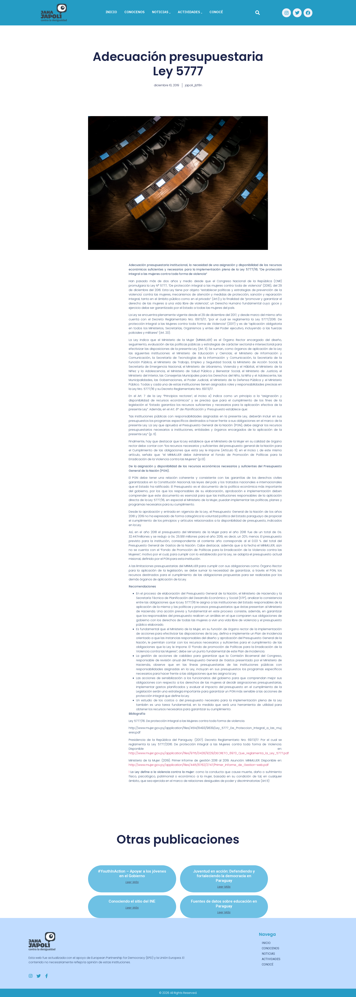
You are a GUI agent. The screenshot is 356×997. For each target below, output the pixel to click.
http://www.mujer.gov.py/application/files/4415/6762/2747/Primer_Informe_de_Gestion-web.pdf (199, 765)
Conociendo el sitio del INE (132, 901)
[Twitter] (297, 12)
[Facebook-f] (46, 976)
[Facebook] (308, 12)
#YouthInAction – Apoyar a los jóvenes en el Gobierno (132, 873)
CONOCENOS (134, 12)
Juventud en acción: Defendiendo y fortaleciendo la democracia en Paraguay (224, 876)
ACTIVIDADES (189, 12)
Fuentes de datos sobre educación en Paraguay (224, 903)
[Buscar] (257, 12)
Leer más (132, 882)
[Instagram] (286, 12)
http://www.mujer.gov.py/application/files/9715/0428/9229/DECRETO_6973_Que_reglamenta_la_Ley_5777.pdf (209, 753)
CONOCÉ (216, 12)
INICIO (111, 12)
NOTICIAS (160, 12)
